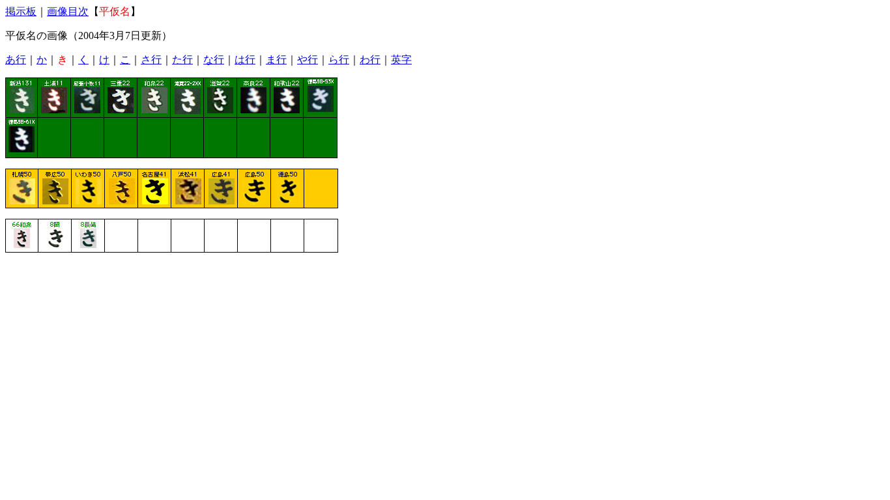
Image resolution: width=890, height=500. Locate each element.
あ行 (15, 59)
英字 (401, 59)
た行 (182, 59)
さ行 (151, 59)
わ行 (370, 59)
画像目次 (68, 11)
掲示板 (20, 11)
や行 (307, 59)
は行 (245, 59)
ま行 (276, 59)
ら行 (338, 59)
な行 (213, 59)
